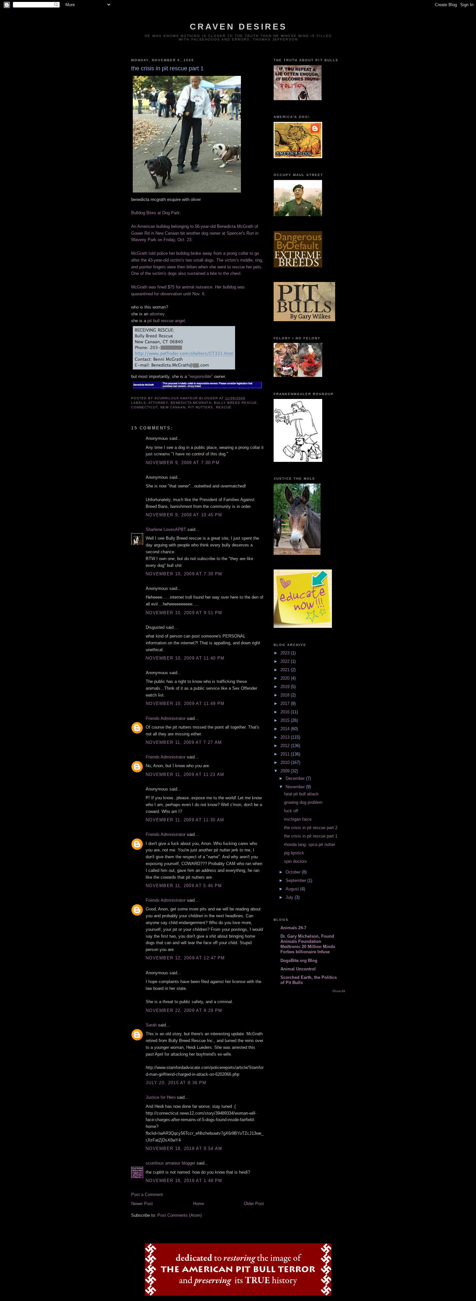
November (296, 786)
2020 (285, 678)
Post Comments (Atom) (179, 1215)
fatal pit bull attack (301, 793)
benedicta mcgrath (191, 402)
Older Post (254, 1203)
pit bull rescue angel (166, 320)
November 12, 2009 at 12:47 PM (185, 957)
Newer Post (142, 1203)
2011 (285, 754)
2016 (285, 711)
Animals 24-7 (293, 927)
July (290, 897)
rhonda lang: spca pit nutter (309, 844)
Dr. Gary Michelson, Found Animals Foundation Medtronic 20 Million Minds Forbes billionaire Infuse (307, 944)
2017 (285, 703)
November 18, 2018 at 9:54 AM (184, 1148)
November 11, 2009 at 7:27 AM (184, 742)
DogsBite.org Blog (298, 960)
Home (198, 1203)
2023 (285, 652)
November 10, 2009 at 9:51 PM (184, 612)
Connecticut (144, 407)
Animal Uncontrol (298, 969)
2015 (285, 720)
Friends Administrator (166, 718)
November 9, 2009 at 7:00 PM (183, 462)
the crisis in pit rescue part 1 (310, 836)
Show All (338, 991)
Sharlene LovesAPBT (166, 529)
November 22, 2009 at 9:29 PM (184, 1010)
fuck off (291, 810)
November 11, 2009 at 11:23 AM (185, 774)
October (294, 872)
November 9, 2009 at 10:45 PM (184, 514)
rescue (224, 407)
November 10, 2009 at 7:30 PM (184, 573)
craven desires (238, 26)
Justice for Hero (161, 1097)
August (293, 888)
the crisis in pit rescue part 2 (310, 827)
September (296, 880)
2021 (285, 669)
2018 (285, 695)
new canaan (173, 407)
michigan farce (298, 819)
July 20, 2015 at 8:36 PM (176, 1082)
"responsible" (200, 376)
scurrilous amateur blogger (170, 1163)
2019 (285, 686)
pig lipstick (294, 852)
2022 (285, 661)
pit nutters (200, 407)
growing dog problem (303, 802)
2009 (285, 770)
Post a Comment (147, 1194)
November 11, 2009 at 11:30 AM (185, 819)
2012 (285, 745)
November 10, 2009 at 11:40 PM (185, 658)
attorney (157, 313)
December (296, 778)
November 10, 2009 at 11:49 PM (185, 703)
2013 (285, 737)
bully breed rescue (235, 402)
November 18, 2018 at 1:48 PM (184, 1180)
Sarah (151, 1025)
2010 (285, 762)
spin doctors (295, 861)
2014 (285, 728)
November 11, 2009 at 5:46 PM (184, 885)
